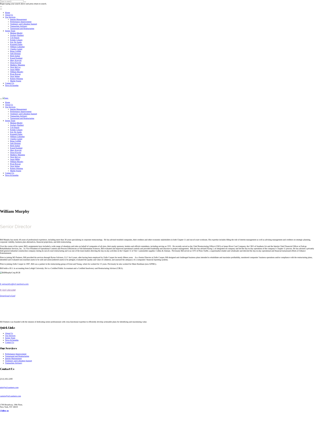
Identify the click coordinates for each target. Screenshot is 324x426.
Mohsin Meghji (16, 33)
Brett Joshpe (15, 56)
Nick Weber (15, 76)
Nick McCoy (15, 67)
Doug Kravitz (15, 63)
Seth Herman (15, 54)
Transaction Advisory (18, 26)
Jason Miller (15, 69)
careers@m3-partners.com (10, 396)
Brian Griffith (15, 51)
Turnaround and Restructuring (22, 28)
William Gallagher (17, 47)
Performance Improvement (20, 22)
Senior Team (10, 31)
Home (7, 13)
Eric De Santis (16, 42)
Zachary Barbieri (17, 35)
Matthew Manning (17, 65)
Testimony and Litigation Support (23, 24)
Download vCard (7, 296)
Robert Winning (16, 79)
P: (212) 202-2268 (8, 290)
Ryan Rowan (15, 74)
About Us (9, 15)
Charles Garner (16, 49)
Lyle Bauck (14, 38)
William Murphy (16, 72)
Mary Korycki (16, 60)
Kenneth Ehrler (16, 44)
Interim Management (18, 19)
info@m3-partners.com (9, 387)
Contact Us (9, 83)
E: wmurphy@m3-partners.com (14, 284)
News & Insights (11, 85)
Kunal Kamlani (16, 58)
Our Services (10, 17)
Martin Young (15, 81)
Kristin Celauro (16, 40)
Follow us (4, 411)
